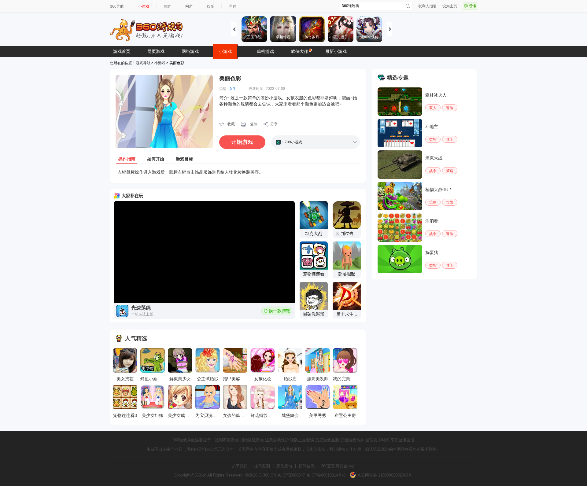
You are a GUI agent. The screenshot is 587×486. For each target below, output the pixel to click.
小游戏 (143, 6)
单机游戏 (265, 51)
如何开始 (155, 158)
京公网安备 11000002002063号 (384, 475)
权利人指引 (427, 6)
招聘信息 (307, 466)
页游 (167, 6)
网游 (189, 6)
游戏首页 (121, 51)
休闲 (449, 139)
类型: (223, 89)
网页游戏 (155, 51)
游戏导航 (143, 63)
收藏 (231, 124)
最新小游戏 (336, 51)
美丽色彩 (230, 78)
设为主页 (449, 6)
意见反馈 (284, 466)
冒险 (449, 108)
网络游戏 (190, 51)
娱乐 (210, 6)
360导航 (117, 6)
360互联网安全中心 (338, 466)
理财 (232, 6)
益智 (433, 139)
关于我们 (240, 466)
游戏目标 (184, 158)
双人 (433, 108)
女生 (232, 89)
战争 (433, 171)
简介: (224, 97)
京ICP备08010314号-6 (325, 475)
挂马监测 (262, 466)
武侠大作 (299, 51)
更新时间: (256, 89)
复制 (253, 124)
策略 (449, 171)
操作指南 (126, 158)
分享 (274, 124)
